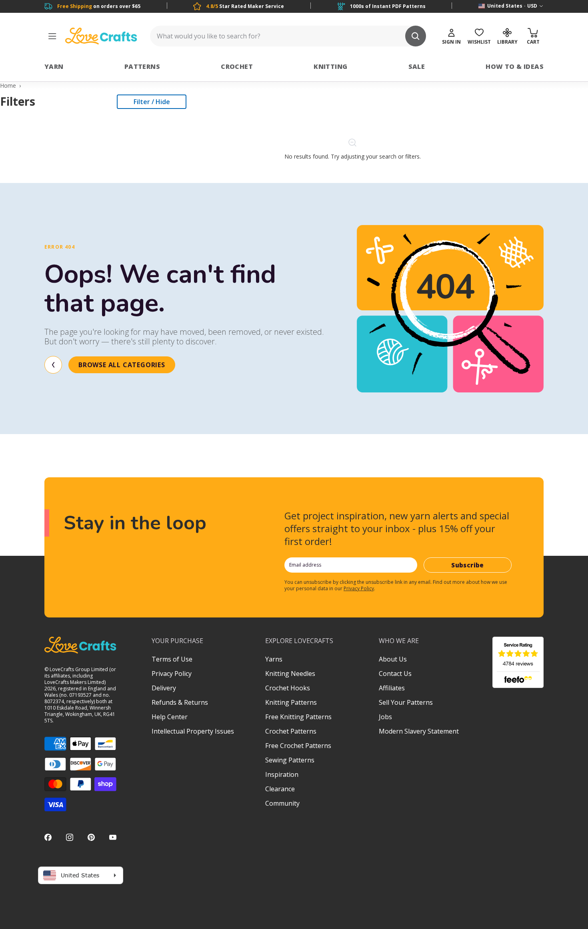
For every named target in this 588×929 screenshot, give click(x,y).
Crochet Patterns (290, 731)
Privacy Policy (359, 588)
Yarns (273, 659)
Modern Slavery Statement (419, 731)
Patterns (142, 66)
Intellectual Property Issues (193, 731)
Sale (416, 66)
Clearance (280, 788)
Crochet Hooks (287, 688)
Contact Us (395, 673)
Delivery (164, 688)
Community (282, 803)
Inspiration (281, 774)
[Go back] (53, 365)
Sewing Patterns (289, 760)
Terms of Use (172, 659)
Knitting (330, 66)
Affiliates (392, 688)
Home (8, 85)
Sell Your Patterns (406, 702)
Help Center (170, 716)
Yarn (54, 66)
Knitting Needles (290, 673)
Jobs (385, 716)
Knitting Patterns (291, 702)
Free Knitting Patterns (298, 716)
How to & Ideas (515, 66)
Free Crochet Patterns (298, 745)
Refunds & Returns (180, 702)
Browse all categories (121, 364)
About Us (393, 659)
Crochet (237, 66)
